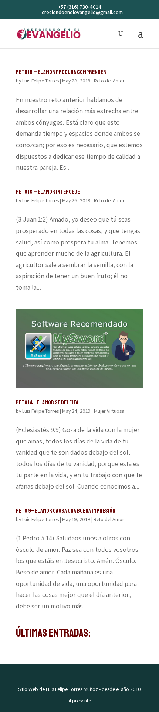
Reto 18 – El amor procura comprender (61, 72)
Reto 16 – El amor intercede (48, 192)
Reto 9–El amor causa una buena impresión (65, 510)
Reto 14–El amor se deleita (47, 402)
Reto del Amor (109, 80)
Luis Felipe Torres (40, 80)
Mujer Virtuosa (109, 411)
